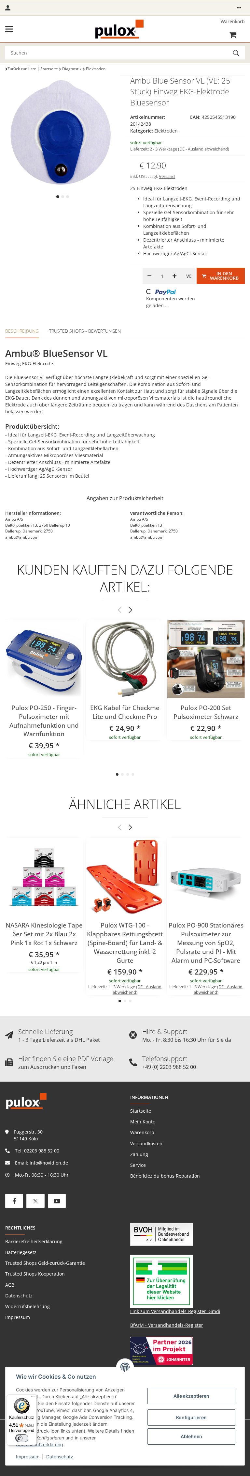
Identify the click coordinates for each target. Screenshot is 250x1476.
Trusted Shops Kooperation (35, 1274)
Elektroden (166, 131)
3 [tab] (67, 196)
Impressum (27, 1456)
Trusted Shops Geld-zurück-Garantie (45, 1263)
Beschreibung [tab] (22, 331)
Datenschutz (59, 1456)
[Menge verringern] (149, 276)
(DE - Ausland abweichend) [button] (203, 149)
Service (138, 1165)
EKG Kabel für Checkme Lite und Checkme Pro (125, 712)
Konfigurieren (191, 1417)
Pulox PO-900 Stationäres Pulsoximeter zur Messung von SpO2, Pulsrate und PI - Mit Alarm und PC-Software (206, 943)
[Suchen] (239, 53)
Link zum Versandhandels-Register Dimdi (175, 1311)
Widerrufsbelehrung (27, 1306)
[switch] (21, 1438)
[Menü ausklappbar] (9, 29)
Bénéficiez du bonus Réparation (165, 1176)
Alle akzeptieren (191, 1396)
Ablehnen (191, 1436)
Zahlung (139, 1154)
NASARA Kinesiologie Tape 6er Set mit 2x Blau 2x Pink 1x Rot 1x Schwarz (44, 934)
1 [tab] (57, 196)
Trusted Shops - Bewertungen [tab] (85, 331)
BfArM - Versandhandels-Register (166, 1325)
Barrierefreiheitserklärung (33, 1241)
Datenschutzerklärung (39, 1444)
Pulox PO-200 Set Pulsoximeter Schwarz (206, 712)
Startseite (140, 1111)
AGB (9, 1285)
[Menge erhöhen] (174, 276)
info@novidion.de (49, 1163)
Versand (167, 176)
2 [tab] (62, 196)
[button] (239, 8)
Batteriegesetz (20, 1252)
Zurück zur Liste (21, 68)
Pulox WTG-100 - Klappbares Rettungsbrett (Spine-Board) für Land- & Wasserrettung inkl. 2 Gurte (125, 943)
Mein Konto (142, 1122)
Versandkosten (146, 1143)
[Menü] (33, 1398)
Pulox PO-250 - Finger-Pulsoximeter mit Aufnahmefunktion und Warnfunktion (44, 721)
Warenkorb (142, 1132)
